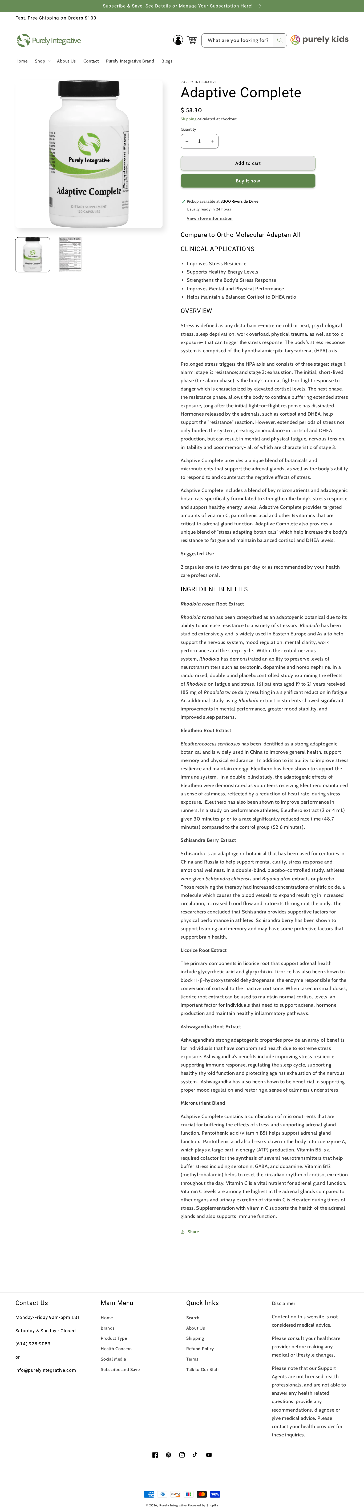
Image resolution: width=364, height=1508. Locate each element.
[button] (42, 60)
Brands (108, 1328)
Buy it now (248, 180)
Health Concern (116, 1348)
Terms (192, 1359)
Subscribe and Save (120, 1369)
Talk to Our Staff (202, 1369)
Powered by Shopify (203, 1505)
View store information (210, 218)
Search (193, 1317)
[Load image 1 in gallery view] (32, 254)
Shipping (188, 119)
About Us (195, 1328)
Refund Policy (200, 1348)
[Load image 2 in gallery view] (70, 254)
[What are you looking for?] (280, 40)
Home (107, 1317)
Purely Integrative (173, 1505)
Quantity (188, 129)
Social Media (113, 1359)
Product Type (114, 1338)
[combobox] (244, 41)
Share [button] (193, 1231)
